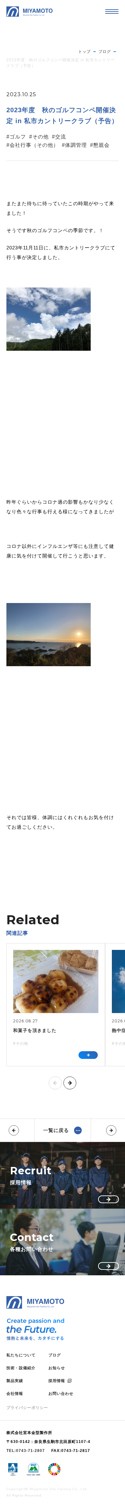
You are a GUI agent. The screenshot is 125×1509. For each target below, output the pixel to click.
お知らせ (56, 1368)
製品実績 (14, 1381)
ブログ (54, 1355)
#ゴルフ (16, 136)
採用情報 (56, 1381)
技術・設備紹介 (21, 1368)
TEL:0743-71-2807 (25, 1451)
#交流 (59, 136)
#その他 (39, 136)
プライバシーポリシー (27, 1408)
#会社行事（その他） (32, 145)
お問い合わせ (60, 1394)
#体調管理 (74, 145)
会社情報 (14, 1394)
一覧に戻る (56, 1130)
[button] (55, 1083)
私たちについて (21, 1355)
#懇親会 (100, 145)
